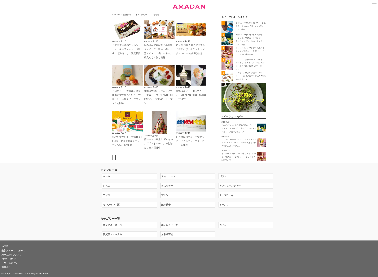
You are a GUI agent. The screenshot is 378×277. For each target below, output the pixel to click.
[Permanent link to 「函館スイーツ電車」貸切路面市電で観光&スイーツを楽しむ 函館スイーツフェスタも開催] (127, 83)
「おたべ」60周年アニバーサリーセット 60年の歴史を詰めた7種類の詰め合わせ (251, 76)
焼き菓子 (166, 204)
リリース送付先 (9, 262)
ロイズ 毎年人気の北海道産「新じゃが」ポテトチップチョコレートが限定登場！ (190, 49)
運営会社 (6, 267)
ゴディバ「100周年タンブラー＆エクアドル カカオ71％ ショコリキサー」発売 (251, 26)
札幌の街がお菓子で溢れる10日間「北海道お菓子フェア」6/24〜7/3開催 (127, 141)
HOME (5, 246)
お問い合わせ (8, 258)
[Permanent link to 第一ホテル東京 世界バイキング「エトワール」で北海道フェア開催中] (159, 132)
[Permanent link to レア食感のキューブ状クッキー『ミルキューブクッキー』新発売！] (191, 129)
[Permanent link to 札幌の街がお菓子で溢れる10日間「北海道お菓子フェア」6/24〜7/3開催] (127, 129)
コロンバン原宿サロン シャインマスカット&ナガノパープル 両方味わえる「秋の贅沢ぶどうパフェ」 (238, 142)
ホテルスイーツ (169, 224)
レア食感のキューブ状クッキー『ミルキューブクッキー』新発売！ (190, 141)
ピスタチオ (167, 185)
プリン (164, 195)
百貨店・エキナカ (112, 234)
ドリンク (224, 204)
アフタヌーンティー (230, 185)
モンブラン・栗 (111, 204)
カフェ (223, 224)
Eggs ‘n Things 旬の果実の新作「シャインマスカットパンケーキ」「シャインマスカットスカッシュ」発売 (238, 128)
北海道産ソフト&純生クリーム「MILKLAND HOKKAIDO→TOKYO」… (191, 95)
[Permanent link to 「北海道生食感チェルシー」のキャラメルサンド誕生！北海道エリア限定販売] (127, 37)
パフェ (223, 176)
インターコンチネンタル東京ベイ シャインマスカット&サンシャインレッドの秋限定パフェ (251, 51)
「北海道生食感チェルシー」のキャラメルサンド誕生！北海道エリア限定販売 (126, 49)
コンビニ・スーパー (113, 224)
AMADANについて (11, 254)
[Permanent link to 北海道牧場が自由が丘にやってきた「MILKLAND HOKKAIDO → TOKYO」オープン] (159, 83)
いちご (106, 185)
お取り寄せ (167, 234)
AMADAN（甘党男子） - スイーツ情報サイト (131, 14)
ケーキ (106, 176)
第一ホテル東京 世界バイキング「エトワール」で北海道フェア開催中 (158, 143)
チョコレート (168, 176)
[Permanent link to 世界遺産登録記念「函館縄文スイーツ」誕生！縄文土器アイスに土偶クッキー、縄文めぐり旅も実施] (159, 37)
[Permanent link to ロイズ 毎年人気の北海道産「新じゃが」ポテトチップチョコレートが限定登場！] (191, 37)
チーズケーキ (226, 195)
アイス (106, 195)
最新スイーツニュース (13, 250)
